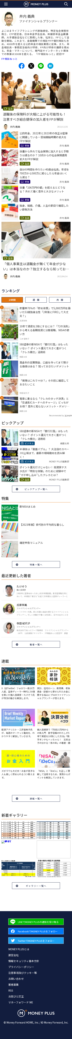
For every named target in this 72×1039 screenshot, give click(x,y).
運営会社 (13, 955)
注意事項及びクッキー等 (22, 973)
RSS (10, 990)
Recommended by (56, 415)
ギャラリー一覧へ (36, 885)
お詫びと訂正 (16, 996)
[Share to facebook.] (22, 66)
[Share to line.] (41, 66)
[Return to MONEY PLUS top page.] (36, 4)
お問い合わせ (16, 979)
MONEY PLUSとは (18, 949)
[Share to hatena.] (50, 66)
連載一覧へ (36, 798)
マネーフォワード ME (20, 1002)
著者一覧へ (36, 644)
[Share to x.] (31, 66)
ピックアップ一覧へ (36, 489)
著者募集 (13, 984)
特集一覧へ (36, 564)
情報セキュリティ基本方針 (23, 961)
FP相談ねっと (9, 59)
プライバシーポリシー (21, 967)
